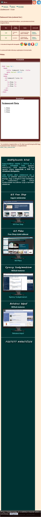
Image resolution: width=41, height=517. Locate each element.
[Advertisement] (18, 427)
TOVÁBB (21, 7)
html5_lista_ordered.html (7, 147)
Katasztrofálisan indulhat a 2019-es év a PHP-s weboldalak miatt (18, 164)
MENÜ (13, 7)
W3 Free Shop (18, 224)
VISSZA (5, 7)
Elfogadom (13, 514)
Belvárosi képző (18, 333)
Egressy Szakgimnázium (18, 297)
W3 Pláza (18, 261)
